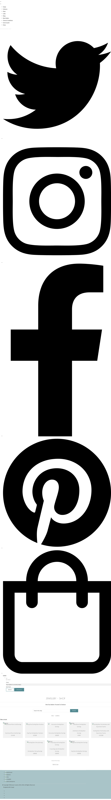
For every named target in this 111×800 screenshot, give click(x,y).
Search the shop (55, 760)
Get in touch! (6, 22)
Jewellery (57, 715)
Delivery (5, 9)
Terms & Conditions (8, 20)
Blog (4, 16)
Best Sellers (6, 18)
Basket (10, 689)
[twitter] (57, 138)
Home (4, 6)
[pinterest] (57, 548)
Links (4, 13)
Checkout (19, 689)
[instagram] (57, 262)
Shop (4, 11)
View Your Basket (49, 704)
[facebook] (57, 436)
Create (12, 787)
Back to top (55, 764)
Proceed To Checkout (60, 704)
